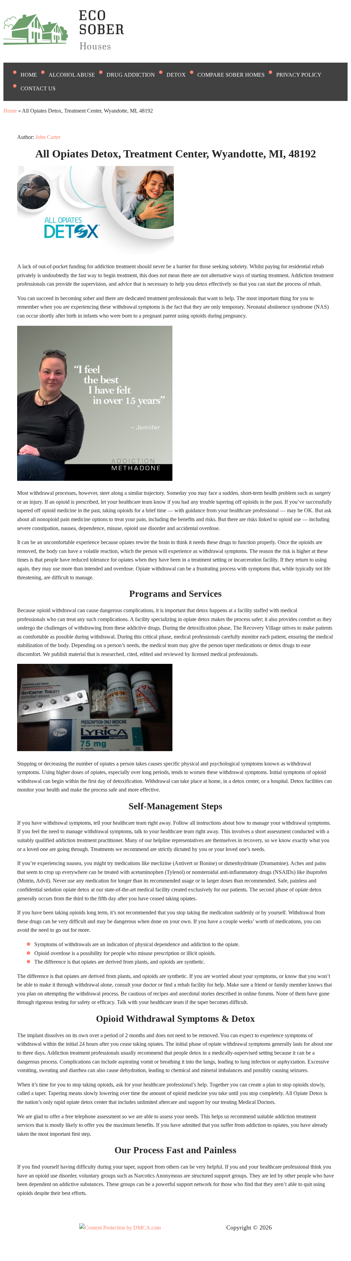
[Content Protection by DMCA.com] (120, 1228)
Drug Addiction (131, 75)
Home (29, 75)
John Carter (47, 137)
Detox (176, 75)
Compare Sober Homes (231, 75)
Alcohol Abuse (72, 75)
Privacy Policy (299, 75)
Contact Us (38, 88)
